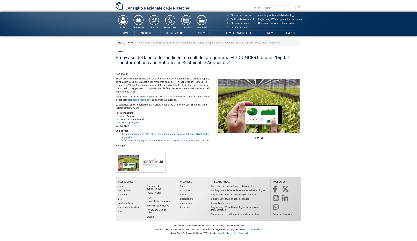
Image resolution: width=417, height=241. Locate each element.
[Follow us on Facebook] (275, 189)
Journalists (186, 27)
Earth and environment (242, 19)
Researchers (170, 27)
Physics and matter (240, 23)
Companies (138, 27)
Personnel (201, 27)
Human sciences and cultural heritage (277, 23)
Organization (175, 33)
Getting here (124, 190)
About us (147, 33)
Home (125, 33)
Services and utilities (239, 33)
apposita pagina (138, 100)
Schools (154, 27)
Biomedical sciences (240, 15)
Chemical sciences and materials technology (233, 186)
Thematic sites (154, 193)
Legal (149, 197)
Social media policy (282, 214)
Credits (150, 216)
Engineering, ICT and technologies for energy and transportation (235, 208)
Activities (204, 33)
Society (123, 27)
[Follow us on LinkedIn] (285, 198)
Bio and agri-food (239, 27)
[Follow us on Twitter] (285, 189)
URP (120, 199)
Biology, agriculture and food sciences (230, 199)
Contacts (122, 194)
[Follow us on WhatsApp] (276, 207)
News (270, 33)
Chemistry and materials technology (276, 15)
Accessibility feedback (158, 205)
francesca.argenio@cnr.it (128, 122)
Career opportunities (128, 207)
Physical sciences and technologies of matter (233, 194)
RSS (120, 211)
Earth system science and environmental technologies (238, 190)
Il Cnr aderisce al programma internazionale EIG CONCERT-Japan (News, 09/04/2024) (165, 140)
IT (255, 7)
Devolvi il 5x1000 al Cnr (251, 229)
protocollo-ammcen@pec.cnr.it (234, 233)
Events (290, 33)
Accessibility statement (158, 201)
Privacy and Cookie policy (156, 211)
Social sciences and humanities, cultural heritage (235, 214)
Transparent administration (154, 187)
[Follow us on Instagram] (276, 198)
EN (259, 7)
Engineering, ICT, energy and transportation (280, 19)
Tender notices (125, 203)
